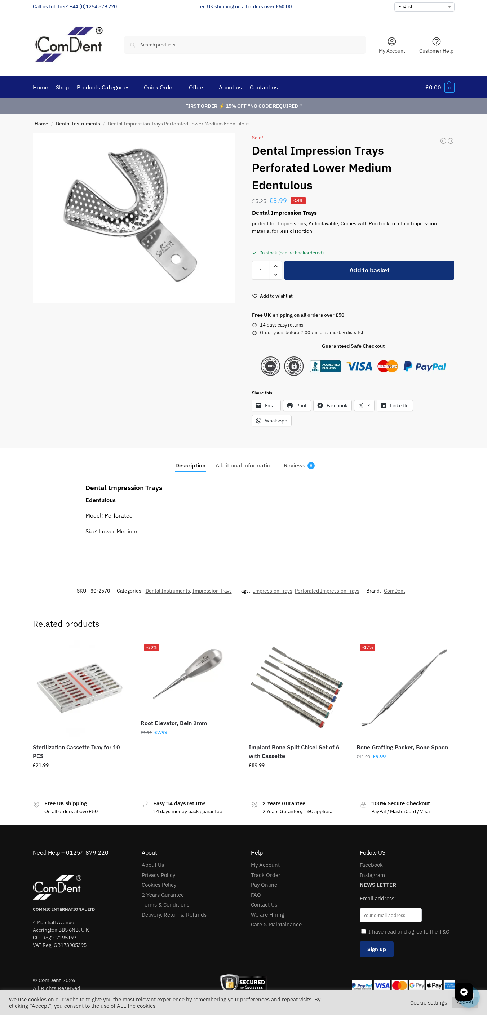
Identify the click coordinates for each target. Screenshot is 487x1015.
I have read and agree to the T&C (408, 931)
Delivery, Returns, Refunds (174, 914)
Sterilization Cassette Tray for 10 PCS (76, 751)
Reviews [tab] (298, 465)
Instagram (372, 875)
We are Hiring (267, 914)
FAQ (256, 894)
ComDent (394, 591)
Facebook (371, 864)
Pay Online (264, 884)
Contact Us (264, 904)
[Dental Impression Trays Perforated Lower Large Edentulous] (443, 141)
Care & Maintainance (276, 924)
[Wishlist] (119, 651)
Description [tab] (190, 465)
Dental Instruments (78, 123)
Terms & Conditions (165, 904)
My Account (392, 51)
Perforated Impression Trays (327, 591)
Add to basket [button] (81, 780)
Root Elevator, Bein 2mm (174, 723)
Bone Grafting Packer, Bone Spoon (402, 747)
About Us (153, 864)
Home (41, 123)
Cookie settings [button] (428, 1003)
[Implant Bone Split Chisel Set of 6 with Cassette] (297, 688)
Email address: (378, 898)
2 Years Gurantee (163, 894)
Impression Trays (212, 591)
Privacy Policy (158, 875)
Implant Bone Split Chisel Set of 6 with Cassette (294, 751)
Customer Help (436, 51)
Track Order (265, 875)
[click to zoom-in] (134, 218)
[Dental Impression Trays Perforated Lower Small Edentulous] (450, 141)
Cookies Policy (159, 884)
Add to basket (369, 270)
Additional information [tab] (245, 465)
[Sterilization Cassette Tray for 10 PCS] (81, 688)
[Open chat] (464, 992)
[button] (440, 87)
